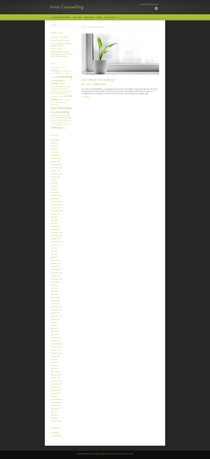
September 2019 (57, 390)
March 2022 (55, 297)
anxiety (54, 70)
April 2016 (54, 418)
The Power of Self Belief (59, 37)
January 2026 (55, 161)
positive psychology (60, 102)
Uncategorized (56, 436)
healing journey (61, 93)
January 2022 (55, 304)
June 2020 (54, 362)
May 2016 (54, 415)
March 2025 (55, 192)
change (56, 73)
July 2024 (54, 217)
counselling (63, 76)
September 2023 (57, 242)
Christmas (62, 73)
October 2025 (56, 171)
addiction (58, 68)
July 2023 (54, 248)
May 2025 (54, 186)
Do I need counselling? (98, 80)
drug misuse (67, 86)
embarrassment (55, 89)
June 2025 (54, 183)
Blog (99, 17)
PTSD (53, 117)
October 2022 (56, 276)
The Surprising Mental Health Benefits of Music (61, 44)
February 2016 (56, 421)
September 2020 (57, 353)
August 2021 (55, 319)
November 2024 (56, 205)
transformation (65, 124)
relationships (59, 118)
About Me (77, 17)
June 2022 (54, 288)
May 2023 (54, 254)
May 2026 (54, 149)
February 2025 (56, 195)
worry (64, 128)
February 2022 (56, 300)
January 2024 (55, 229)
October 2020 (56, 350)
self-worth (54, 120)
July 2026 (54, 143)
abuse (53, 68)
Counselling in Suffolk (61, 17)
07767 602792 (152, 4)
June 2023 (54, 251)
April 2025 (54, 189)
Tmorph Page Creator (127, 454)
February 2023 (56, 263)
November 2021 (56, 310)
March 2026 (55, 155)
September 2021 (57, 316)
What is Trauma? (57, 49)
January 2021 (55, 341)
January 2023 (55, 267)
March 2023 (55, 260)
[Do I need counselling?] (120, 54)
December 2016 (56, 399)
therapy (58, 125)
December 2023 (56, 232)
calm (52, 73)
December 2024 (56, 201)
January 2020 (55, 378)
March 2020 (55, 372)
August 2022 (55, 282)
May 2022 (54, 291)
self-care (67, 117)
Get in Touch (110, 17)
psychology (54, 105)
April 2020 (54, 368)
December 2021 (56, 307)
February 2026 (56, 158)
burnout (69, 71)
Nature (53, 102)
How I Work (89, 17)
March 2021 (55, 334)
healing (53, 93)
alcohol (63, 68)
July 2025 (54, 180)
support (59, 122)
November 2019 (56, 384)
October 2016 (56, 406)
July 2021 (54, 322)
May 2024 (54, 223)
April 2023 (54, 257)
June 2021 (54, 325)
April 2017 (54, 396)
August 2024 (55, 214)
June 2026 (54, 146)
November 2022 (56, 273)
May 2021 (54, 328)
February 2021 (56, 338)
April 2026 (54, 152)
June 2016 (54, 412)
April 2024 (54, 226)
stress (65, 120)
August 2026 (55, 140)
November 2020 (56, 347)
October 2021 (56, 313)
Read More (85, 97)
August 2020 (55, 356)
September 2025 (57, 174)
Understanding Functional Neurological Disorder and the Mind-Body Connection (61, 54)
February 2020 (56, 375)
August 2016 (55, 409)
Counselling (55, 433)
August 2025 (55, 177)
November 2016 (56, 403)
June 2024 (54, 220)
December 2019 (56, 381)
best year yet (62, 71)
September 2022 (57, 279)
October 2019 (56, 387)
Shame (59, 120)
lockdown (60, 96)
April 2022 (54, 294)
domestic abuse (57, 86)
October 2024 (56, 208)
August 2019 (55, 393)
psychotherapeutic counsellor (60, 115)
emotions (60, 91)
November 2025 (56, 168)
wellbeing (56, 127)
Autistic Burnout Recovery (60, 40)
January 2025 (55, 198)
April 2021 (54, 331)
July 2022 (54, 285)
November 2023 (56, 236)
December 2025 (56, 164)
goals (65, 91)
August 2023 (55, 245)
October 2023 (56, 239)
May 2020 (54, 365)
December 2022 (56, 270)
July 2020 (54, 359)
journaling (54, 96)
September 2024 (57, 211)
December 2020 (56, 344)
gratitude (69, 91)
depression (62, 84)
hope (68, 93)
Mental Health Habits (65, 100)
